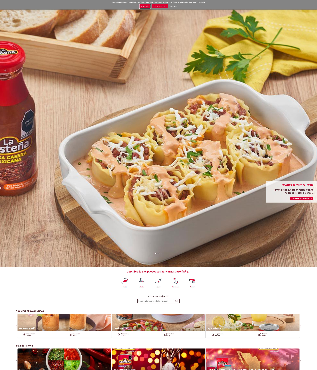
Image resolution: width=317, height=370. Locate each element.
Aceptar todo (145, 6)
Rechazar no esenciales (159, 6)
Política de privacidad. (198, 2)
